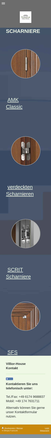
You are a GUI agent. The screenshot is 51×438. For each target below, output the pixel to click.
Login (47, 428)
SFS (12, 352)
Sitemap (19, 428)
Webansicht (44, 431)
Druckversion (9, 428)
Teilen (10, 379)
